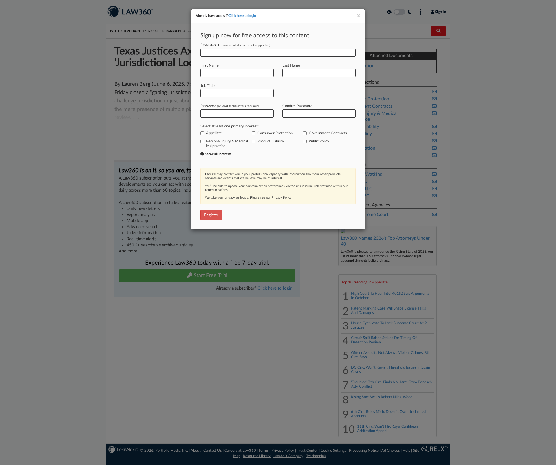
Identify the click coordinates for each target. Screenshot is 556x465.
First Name (209, 65)
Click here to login (242, 15)
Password (229, 106)
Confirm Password (297, 106)
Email (235, 45)
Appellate (214, 133)
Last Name (291, 65)
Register (211, 215)
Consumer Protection (275, 133)
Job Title (207, 86)
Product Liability (270, 141)
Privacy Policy (282, 197)
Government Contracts (328, 133)
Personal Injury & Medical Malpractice (227, 144)
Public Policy (319, 141)
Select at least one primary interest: (229, 126)
